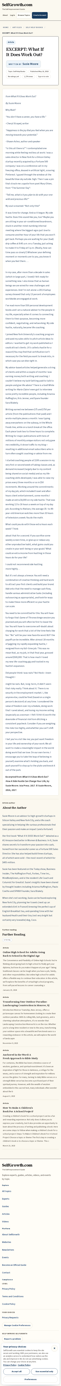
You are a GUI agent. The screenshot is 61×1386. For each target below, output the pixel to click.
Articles (17, 27)
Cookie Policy (8, 1304)
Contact (6, 1272)
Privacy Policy (8, 1288)
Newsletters (8, 1249)
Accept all (16, 1371)
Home (6, 27)
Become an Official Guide (14, 1265)
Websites (6, 1242)
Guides (5, 1206)
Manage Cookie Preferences (17, 1325)
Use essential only (44, 1371)
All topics (6, 1191)
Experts (5, 1198)
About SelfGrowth (11, 1234)
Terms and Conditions (13, 1296)
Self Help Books (34, 27)
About (5, 15)
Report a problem (12, 1338)
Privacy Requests (10, 1317)
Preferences (31, 1379)
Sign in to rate (43, 76)
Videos (5, 1221)
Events (5, 1257)
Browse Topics (24, 15)
